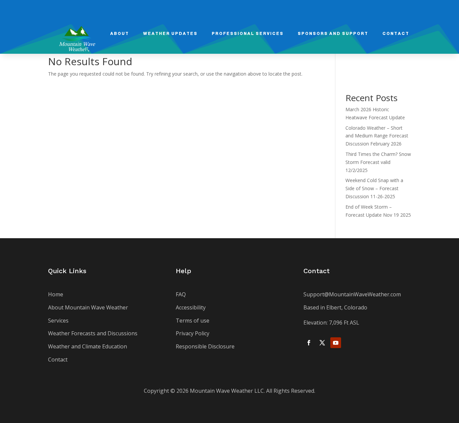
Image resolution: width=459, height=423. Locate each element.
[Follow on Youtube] (335, 342)
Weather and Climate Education (87, 346)
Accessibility (191, 307)
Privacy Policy (192, 333)
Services (58, 320)
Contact (395, 33)
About (119, 33)
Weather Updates (170, 33)
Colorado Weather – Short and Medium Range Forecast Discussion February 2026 (376, 136)
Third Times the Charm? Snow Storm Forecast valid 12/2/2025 (378, 162)
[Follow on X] (322, 342)
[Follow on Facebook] (308, 342)
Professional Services (248, 33)
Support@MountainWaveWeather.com (352, 294)
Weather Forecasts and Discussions (92, 333)
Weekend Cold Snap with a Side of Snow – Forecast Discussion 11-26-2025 (374, 188)
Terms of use (192, 320)
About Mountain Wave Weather (88, 307)
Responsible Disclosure (205, 346)
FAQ (181, 294)
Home (55, 294)
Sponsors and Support (333, 33)
